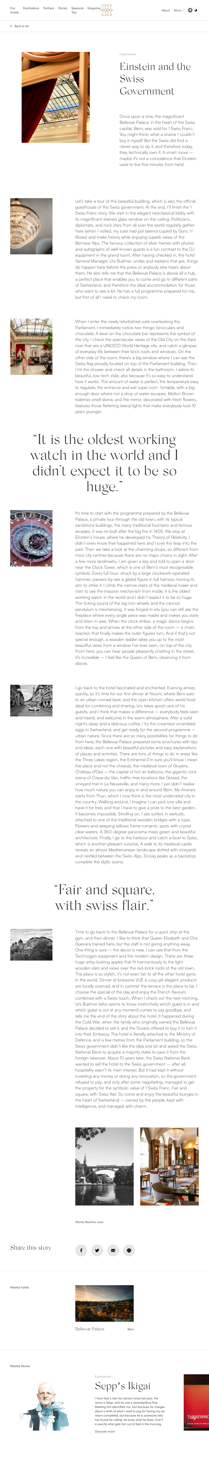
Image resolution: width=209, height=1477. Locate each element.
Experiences (128, 54)
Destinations (31, 8)
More (177, 10)
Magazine (94, 8)
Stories (62, 8)
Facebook (81, 1250)
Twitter (97, 1250)
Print (129, 1250)
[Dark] (193, 10)
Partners (48, 8)
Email (113, 1250)
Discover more (105, 1431)
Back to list (21, 26)
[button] (193, 1418)
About (166, 10)
